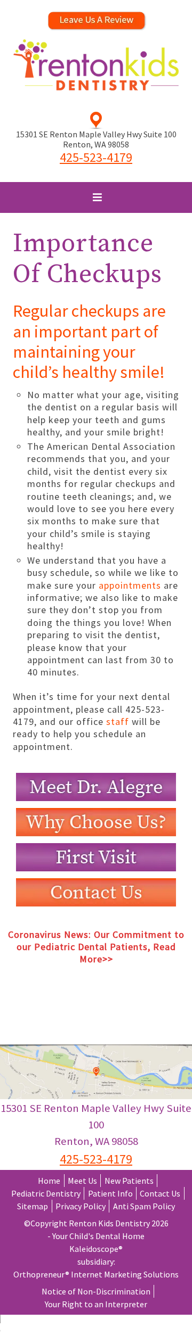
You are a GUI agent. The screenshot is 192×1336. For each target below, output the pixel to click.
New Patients (129, 1180)
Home (49, 1180)
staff (119, 721)
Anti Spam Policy (144, 1206)
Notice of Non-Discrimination (96, 1291)
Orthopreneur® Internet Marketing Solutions (96, 1274)
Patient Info (110, 1193)
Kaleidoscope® (96, 1248)
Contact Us (160, 1193)
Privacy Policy (80, 1206)
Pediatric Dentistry (46, 1193)
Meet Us (82, 1180)
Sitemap (32, 1206)
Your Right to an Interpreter (96, 1304)
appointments (130, 585)
